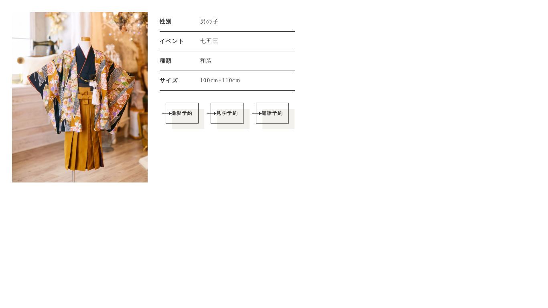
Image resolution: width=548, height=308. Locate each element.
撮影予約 (182, 113)
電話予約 (272, 113)
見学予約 (227, 113)
